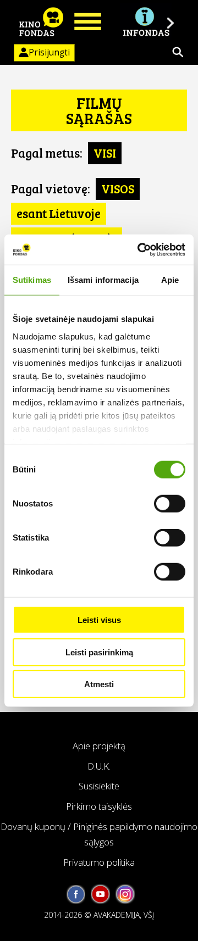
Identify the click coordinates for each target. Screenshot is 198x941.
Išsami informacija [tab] (103, 280)
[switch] (169, 504)
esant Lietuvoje (58, 213)
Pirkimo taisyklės (99, 806)
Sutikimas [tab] (32, 280)
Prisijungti (49, 52)
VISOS (117, 188)
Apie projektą (99, 745)
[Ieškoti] (177, 52)
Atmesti (99, 684)
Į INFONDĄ (146, 22)
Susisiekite (99, 785)
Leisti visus (99, 620)
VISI (105, 152)
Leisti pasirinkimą (99, 651)
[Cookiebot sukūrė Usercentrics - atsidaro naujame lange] (139, 249)
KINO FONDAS (41, 22)
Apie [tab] (170, 280)
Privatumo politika (99, 862)
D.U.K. (99, 766)
